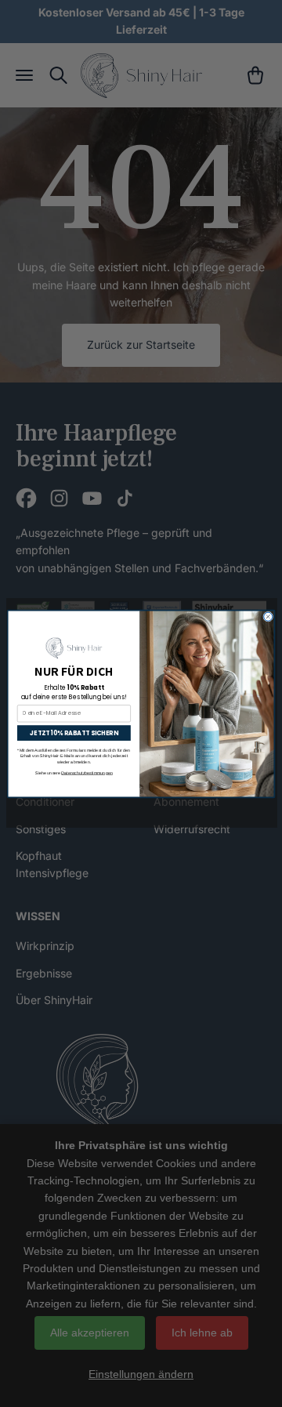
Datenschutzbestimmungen (86, 772)
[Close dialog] (268, 616)
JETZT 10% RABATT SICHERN (74, 732)
